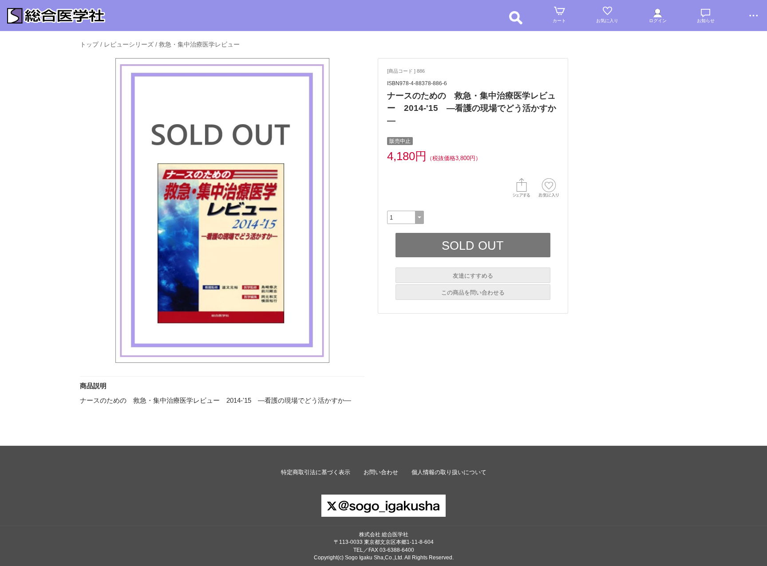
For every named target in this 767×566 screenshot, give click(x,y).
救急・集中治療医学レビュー (199, 44)
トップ (89, 44)
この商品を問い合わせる (473, 292)
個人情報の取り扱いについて (448, 472)
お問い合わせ (381, 472)
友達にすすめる (473, 275)
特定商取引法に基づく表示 (315, 472)
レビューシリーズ (129, 44)
